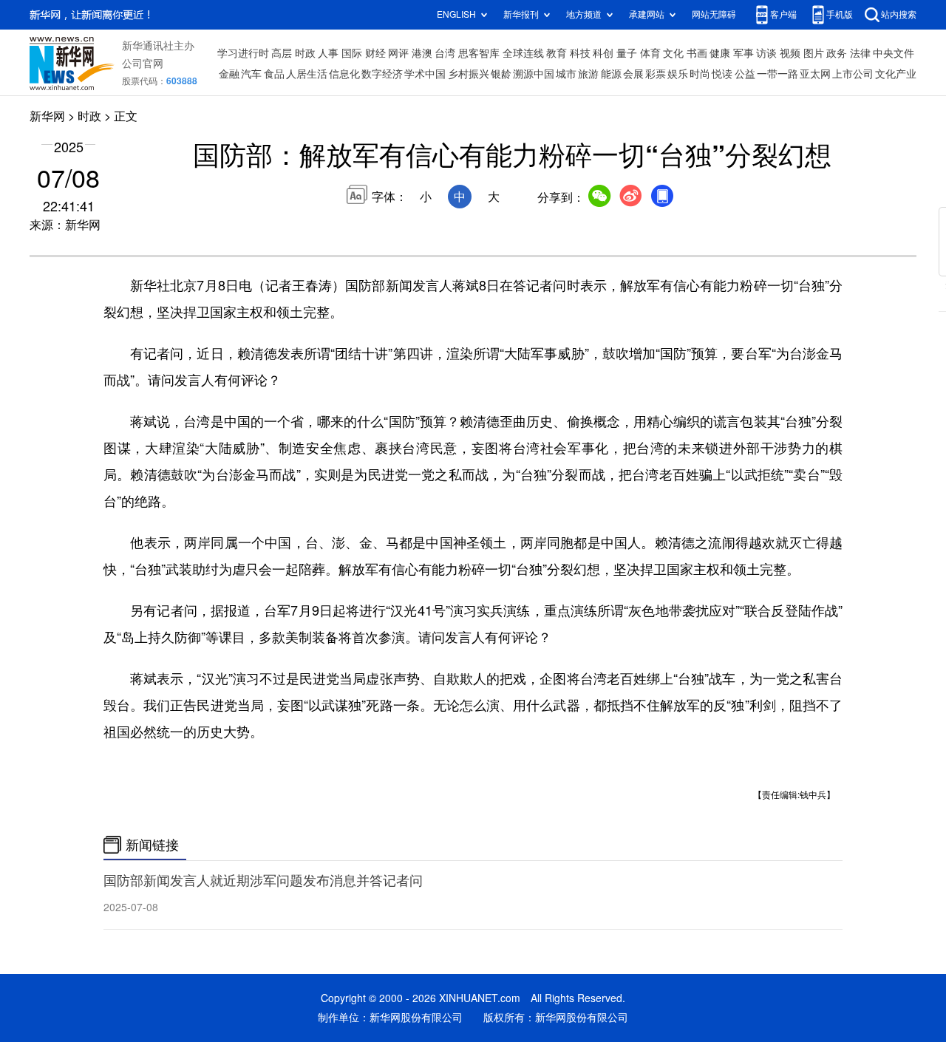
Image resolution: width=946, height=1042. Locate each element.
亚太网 (815, 74)
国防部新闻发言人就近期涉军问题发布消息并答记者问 (263, 880)
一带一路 (777, 74)
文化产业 (895, 74)
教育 (556, 53)
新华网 (47, 116)
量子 (626, 53)
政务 (836, 53)
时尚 (700, 74)
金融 (229, 74)
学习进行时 (243, 53)
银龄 (501, 74)
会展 (633, 74)
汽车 (251, 74)
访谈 (766, 53)
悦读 (722, 74)
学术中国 (425, 74)
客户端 (783, 14)
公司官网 (142, 63)
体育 (650, 53)
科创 (603, 53)
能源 (611, 74)
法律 (860, 53)
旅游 (588, 74)
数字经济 (382, 74)
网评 (398, 53)
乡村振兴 (468, 74)
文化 (673, 53)
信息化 (344, 74)
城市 (566, 74)
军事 (743, 53)
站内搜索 (898, 14)
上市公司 (853, 74)
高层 (281, 53)
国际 (351, 53)
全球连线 (523, 53)
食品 (274, 74)
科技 (580, 53)
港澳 (422, 53)
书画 (697, 53)
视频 (790, 53)
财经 (375, 53)
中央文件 (893, 53)
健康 (720, 53)
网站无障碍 (714, 14)
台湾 (445, 53)
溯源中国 (533, 74)
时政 (305, 53)
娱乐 (677, 74)
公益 (745, 74)
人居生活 (306, 74)
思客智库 (479, 53)
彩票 (655, 74)
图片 (813, 53)
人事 (328, 53)
